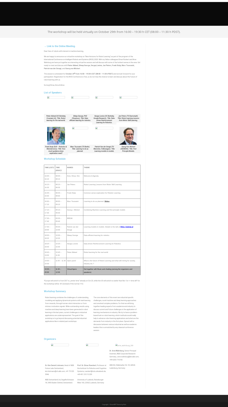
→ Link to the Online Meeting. (60, 46)
